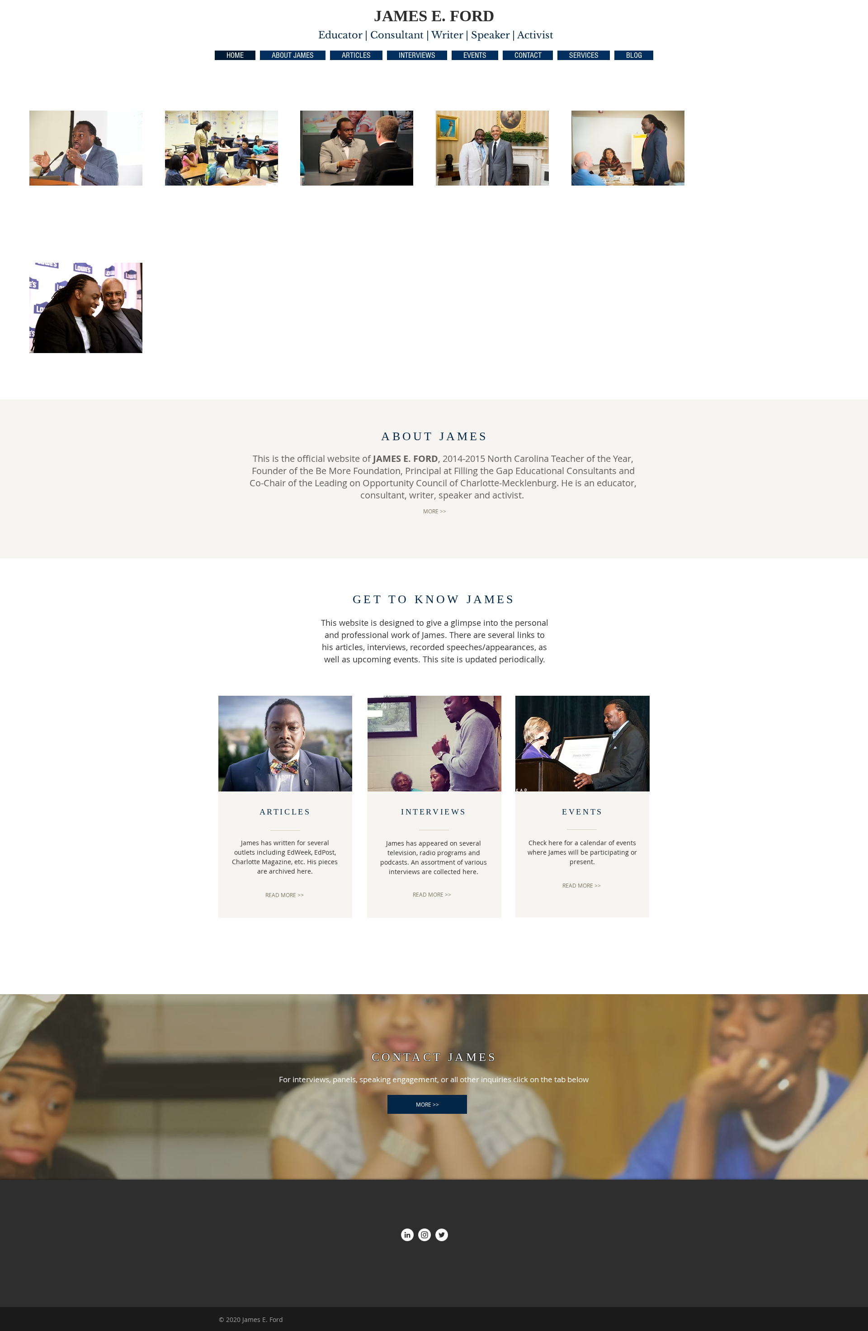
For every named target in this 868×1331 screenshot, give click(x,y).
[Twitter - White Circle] (441, 1235)
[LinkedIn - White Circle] (407, 1235)
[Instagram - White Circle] (424, 1235)
